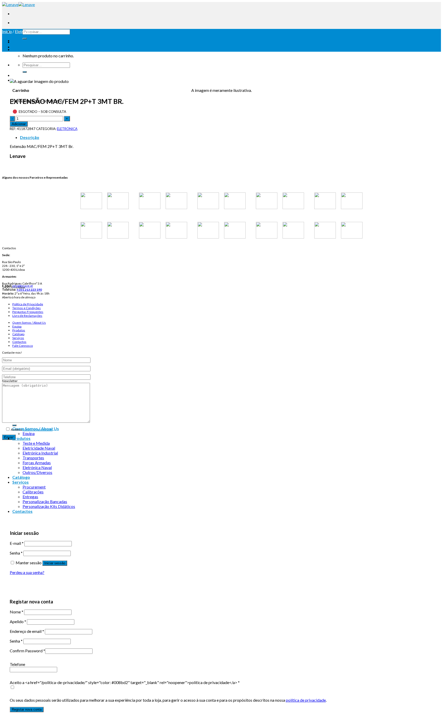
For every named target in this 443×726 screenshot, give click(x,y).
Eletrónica (24, 31)
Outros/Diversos (37, 472)
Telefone (17, 664)
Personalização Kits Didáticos (49, 506)
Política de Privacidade (27, 304)
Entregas (30, 496)
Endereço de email (27, 631)
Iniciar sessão (54, 563)
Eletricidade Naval (39, 448)
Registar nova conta (27, 709)
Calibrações (33, 491)
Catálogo (18, 334)
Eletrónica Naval (37, 467)
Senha (16, 552)
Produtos (18, 330)
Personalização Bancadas (45, 501)
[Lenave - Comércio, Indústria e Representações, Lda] (18, 4)
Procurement (34, 486)
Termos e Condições (26, 308)
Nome (16, 611)
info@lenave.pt (22, 286)
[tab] (226, 137)
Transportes (33, 457)
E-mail (17, 543)
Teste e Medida (36, 443)
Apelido (18, 621)
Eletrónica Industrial (40, 452)
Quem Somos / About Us (29, 322)
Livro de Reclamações (27, 316)
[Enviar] (25, 38)
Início (7, 31)
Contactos (19, 342)
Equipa (17, 326)
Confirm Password (27, 650)
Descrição (29, 137)
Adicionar (19, 124)
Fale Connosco (22, 346)
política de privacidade (37, 429)
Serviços (18, 338)
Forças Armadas (37, 462)
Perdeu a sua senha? (27, 572)
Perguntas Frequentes (27, 312)
